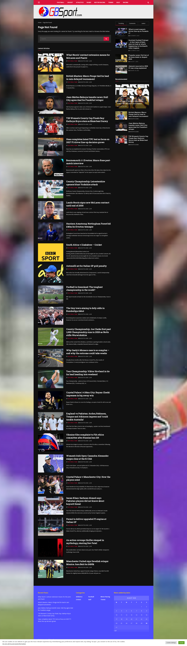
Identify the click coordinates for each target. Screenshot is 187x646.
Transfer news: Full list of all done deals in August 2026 (139, 57)
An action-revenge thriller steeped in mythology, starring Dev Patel (85, 542)
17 (116, 619)
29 (141, 623)
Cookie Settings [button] (171, 642)
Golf (118, 2)
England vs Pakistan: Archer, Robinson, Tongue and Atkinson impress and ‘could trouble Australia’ (87, 416)
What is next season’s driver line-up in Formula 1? (138, 31)
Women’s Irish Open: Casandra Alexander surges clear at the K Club (87, 457)
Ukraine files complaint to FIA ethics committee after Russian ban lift (85, 436)
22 (141, 619)
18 (121, 619)
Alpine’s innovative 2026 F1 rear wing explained (138, 67)
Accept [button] (181, 642)
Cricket (70, 2)
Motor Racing (99, 2)
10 (116, 615)
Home (39, 22)
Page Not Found (47, 22)
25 (121, 623)
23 (146, 619)
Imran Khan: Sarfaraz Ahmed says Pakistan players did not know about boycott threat (85, 501)
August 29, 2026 (83, 61)
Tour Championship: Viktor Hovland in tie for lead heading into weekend (87, 373)
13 (131, 615)
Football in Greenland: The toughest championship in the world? (84, 288)
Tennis (110, 2)
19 (126, 619)
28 (136, 623)
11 (121, 615)
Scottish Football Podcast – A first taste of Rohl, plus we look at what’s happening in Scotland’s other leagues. (138, 44)
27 (131, 623)
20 (131, 619)
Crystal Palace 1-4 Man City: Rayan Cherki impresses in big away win (88, 394)
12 (126, 615)
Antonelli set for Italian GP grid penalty (86, 265)
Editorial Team (72, 61)
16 (146, 615)
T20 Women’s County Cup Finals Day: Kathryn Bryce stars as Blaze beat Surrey (87, 120)
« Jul (115, 630)
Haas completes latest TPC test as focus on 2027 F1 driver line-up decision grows (87, 141)
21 (136, 619)
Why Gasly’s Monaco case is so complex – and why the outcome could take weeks (87, 352)
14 (136, 615)
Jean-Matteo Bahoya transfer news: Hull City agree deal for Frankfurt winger (87, 99)
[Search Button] (106, 39)
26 (126, 623)
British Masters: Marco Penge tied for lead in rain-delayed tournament (87, 77)
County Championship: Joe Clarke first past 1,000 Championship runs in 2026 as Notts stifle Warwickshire (88, 332)
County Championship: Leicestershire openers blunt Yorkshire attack (85, 183)
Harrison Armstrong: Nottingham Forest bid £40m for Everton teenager (88, 225)
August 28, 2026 (83, 440)
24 (116, 623)
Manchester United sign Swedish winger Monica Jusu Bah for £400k (87, 563)
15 (141, 615)
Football (60, 2)
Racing (125, 2)
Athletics (80, 2)
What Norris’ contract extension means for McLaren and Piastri (130, 102)
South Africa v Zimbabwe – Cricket (84, 244)
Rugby (89, 2)
